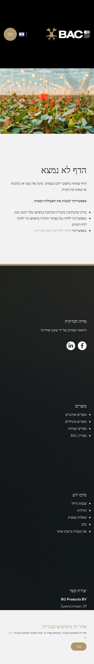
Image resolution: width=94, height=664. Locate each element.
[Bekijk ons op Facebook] (82, 345)
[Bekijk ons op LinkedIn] (70, 345)
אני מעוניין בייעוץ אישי (72, 531)
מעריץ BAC (79, 435)
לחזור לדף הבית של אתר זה (53, 230)
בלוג (84, 524)
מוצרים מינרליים (76, 421)
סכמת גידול (79, 503)
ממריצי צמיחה (77, 428)
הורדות (82, 510)
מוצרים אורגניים (76, 414)
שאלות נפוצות (77, 517)
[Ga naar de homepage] (67, 34)
